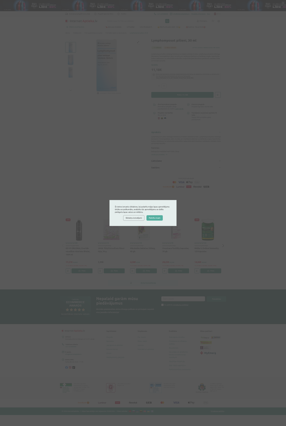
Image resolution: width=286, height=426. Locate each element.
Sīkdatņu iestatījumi (134, 218)
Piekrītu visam (154, 218)
